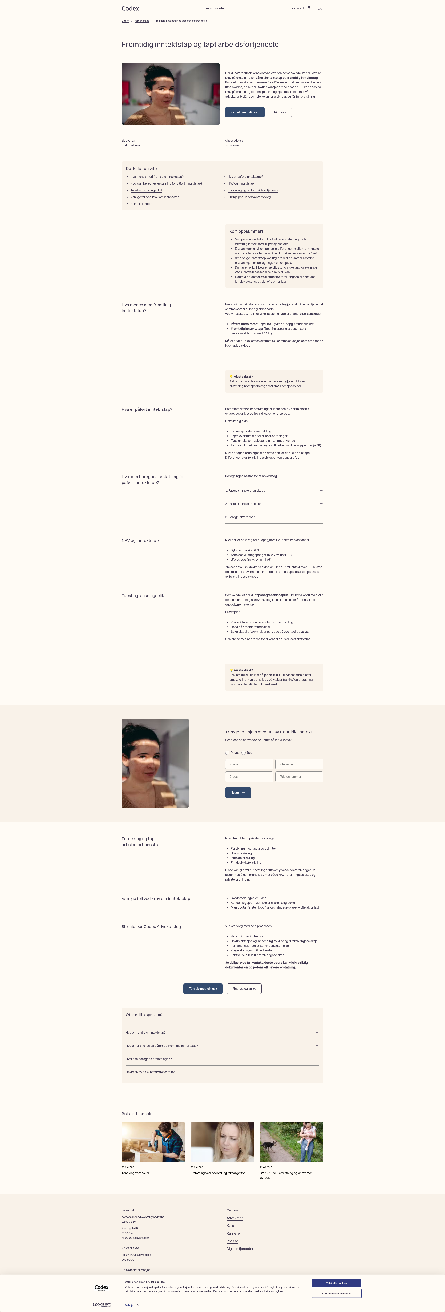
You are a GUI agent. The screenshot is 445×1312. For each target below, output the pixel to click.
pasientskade (276, 314)
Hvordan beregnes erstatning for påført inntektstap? (166, 183)
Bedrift (251, 753)
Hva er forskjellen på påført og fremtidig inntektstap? (162, 1046)
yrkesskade (239, 314)
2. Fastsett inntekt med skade (245, 504)
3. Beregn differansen (240, 517)
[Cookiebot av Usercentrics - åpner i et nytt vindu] (102, 1305)
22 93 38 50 (129, 1221)
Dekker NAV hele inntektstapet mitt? (150, 1072)
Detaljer (129, 1305)
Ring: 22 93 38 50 (244, 989)
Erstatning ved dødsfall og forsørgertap (218, 1173)
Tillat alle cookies (336, 1283)
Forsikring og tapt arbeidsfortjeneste (253, 190)
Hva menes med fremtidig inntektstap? (157, 177)
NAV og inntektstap (241, 183)
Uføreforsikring (241, 853)
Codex (125, 20)
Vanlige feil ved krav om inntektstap (155, 197)
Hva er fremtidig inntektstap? (145, 1032)
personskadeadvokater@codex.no (143, 1217)
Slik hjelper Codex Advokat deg (249, 197)
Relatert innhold (141, 204)
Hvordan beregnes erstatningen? (149, 1059)
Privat (235, 753)
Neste (235, 793)
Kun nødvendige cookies (337, 1293)
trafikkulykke (257, 314)
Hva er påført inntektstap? (245, 177)
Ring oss (280, 112)
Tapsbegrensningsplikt (146, 190)
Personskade (142, 20)
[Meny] (319, 8)
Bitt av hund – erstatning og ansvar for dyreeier (286, 1175)
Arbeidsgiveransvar (135, 1173)
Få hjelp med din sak (245, 112)
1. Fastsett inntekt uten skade (245, 491)
